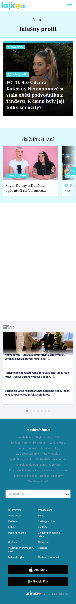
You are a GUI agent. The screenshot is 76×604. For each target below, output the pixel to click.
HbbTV (11, 527)
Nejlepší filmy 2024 (47, 437)
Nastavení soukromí (48, 557)
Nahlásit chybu (16, 557)
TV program (40, 442)
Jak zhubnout (25, 437)
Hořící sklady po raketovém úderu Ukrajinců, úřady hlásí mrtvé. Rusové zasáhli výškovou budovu (37, 374)
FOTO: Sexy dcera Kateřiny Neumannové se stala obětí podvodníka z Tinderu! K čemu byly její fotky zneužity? (35, 94)
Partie (21, 448)
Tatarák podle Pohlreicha (30, 464)
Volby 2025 (43, 459)
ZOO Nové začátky (27, 453)
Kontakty (42, 527)
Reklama (13, 521)
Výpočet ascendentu (54, 470)
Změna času (57, 442)
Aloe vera (55, 464)
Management (45, 510)
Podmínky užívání (17, 532)
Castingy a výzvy (46, 521)
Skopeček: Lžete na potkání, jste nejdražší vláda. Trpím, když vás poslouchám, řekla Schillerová (37, 392)
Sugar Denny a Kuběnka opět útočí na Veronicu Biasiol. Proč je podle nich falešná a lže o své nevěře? (27, 188)
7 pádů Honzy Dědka (20, 459)
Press (41, 515)
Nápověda (43, 542)
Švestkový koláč (38, 481)
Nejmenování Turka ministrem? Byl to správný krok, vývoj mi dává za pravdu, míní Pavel (35, 356)
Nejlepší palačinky (51, 475)
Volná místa (14, 515)
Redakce (42, 547)
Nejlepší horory (20, 442)
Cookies (12, 542)
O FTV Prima (14, 510)
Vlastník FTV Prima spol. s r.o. (21, 549)
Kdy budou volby (49, 448)
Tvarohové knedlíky (25, 475)
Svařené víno (60, 459)
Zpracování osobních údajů (49, 534)
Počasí (31, 448)
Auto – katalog (51, 453)
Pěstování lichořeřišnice (24, 470)
